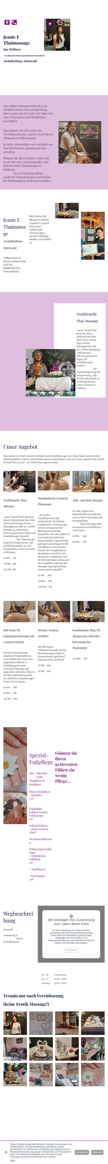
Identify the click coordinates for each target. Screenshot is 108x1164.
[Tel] (14, 22)
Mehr (12, 1160)
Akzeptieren (71, 950)
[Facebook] (7, 22)
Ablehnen (97, 1152)
